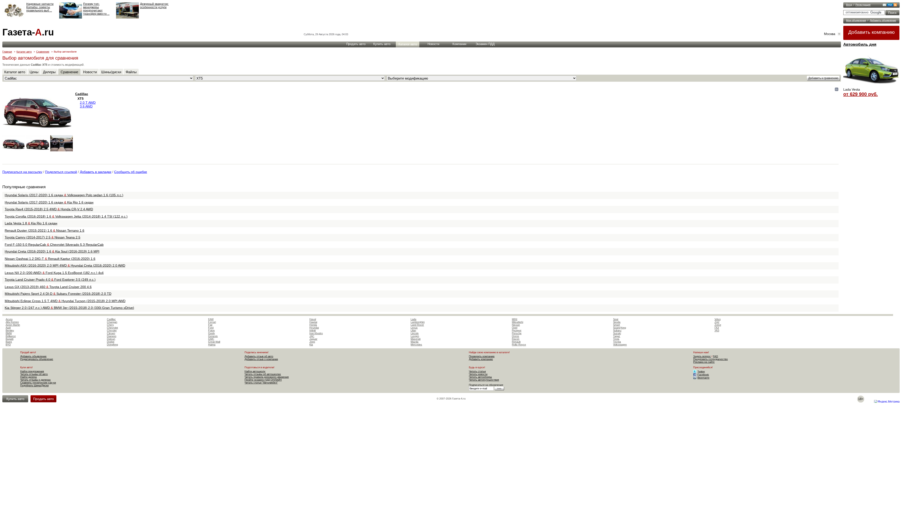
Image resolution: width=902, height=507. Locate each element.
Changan (112, 322)
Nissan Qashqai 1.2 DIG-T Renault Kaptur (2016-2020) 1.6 (50, 259)
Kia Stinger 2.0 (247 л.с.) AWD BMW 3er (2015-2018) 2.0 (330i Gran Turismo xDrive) (69, 308)
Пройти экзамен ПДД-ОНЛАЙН (263, 379)
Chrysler (112, 330)
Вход (849, 4)
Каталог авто (407, 44)
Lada (413, 319)
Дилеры (49, 72)
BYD (8, 344)
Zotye (718, 324)
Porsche (516, 333)
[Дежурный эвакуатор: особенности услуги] (127, 17)
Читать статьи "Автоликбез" (261, 382)
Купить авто (381, 44)
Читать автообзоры (480, 377)
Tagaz (616, 336)
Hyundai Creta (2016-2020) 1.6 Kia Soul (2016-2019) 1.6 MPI (52, 251)
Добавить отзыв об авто (259, 356)
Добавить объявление (883, 20)
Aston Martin (13, 324)
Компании (459, 44)
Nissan (516, 324)
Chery (110, 324)
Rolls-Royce (519, 344)
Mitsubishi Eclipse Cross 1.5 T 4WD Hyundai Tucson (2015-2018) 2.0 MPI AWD (65, 301)
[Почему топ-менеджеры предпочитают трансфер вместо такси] (70, 17)
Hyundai (314, 327)
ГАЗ (717, 327)
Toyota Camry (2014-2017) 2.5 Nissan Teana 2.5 (42, 237)
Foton (211, 330)
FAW (211, 319)
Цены (34, 72)
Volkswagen (620, 344)
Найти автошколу (255, 371)
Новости (433, 44)
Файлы (131, 72)
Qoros (515, 336)
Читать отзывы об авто (34, 374)
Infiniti (312, 330)
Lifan (413, 330)
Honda (313, 324)
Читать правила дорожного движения (267, 377)
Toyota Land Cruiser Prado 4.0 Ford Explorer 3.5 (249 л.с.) (50, 279)
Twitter (701, 371)
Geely (211, 333)
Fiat (210, 324)
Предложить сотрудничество (710, 359)
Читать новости (478, 374)
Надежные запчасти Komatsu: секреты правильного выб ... (40, 7)
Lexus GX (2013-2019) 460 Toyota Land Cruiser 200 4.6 (48, 287)
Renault (516, 341)
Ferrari (212, 322)
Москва (829, 34)
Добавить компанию (871, 32)
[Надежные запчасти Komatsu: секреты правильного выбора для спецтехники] (13, 17)
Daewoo (111, 336)
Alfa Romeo (12, 322)
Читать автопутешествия (484, 379)
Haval (312, 319)
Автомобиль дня (859, 44)
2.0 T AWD (88, 102)
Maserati (415, 339)
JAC (311, 336)
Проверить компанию (481, 356)
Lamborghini (417, 322)
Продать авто (355, 44)
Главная (7, 51)
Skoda (616, 322)
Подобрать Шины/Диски (34, 385)
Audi (8, 327)
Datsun (111, 339)
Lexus (414, 327)
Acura (9, 319)
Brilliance (11, 336)
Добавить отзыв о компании (261, 359)
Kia (311, 344)
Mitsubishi (517, 322)
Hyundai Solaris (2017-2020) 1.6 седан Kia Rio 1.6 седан (49, 202)
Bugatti (9, 339)
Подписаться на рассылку (22, 172)
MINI (514, 319)
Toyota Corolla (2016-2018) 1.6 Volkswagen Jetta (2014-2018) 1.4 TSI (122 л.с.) (66, 216)
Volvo (718, 319)
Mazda (414, 341)
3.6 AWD (86, 106)
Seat (615, 319)
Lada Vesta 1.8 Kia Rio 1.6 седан (31, 223)
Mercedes (416, 344)
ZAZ (717, 322)
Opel (514, 327)
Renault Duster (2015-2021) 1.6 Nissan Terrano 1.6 (44, 230)
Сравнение (42, 51)
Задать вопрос (702, 356)
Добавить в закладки (95, 172)
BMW (9, 333)
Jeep (312, 341)
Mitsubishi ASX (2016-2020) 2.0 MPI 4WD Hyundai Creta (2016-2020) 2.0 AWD (65, 265)
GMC (211, 339)
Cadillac (81, 94)
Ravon (515, 339)
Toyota (617, 341)
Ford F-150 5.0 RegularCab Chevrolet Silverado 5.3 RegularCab (54, 244)
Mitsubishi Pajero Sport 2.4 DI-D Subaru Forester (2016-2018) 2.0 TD (58, 294)
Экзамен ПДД (485, 44)
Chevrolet (112, 327)
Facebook (703, 374)
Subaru (617, 330)
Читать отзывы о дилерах (35, 379)
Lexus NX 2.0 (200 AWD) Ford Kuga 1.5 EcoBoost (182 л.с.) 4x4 (54, 273)
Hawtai (313, 322)
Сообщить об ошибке (130, 172)
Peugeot (516, 330)
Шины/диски (111, 72)
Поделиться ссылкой (61, 172)
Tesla (616, 339)
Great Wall (214, 341)
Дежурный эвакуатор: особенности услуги (154, 5)
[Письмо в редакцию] (884, 5)
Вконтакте (703, 377)
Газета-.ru (28, 32)
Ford (211, 327)
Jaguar (313, 339)
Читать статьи (477, 371)
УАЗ (717, 330)
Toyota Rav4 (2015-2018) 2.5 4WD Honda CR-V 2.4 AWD (49, 209)
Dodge (110, 341)
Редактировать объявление (36, 359)
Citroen (111, 333)
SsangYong (619, 327)
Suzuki (617, 333)
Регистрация (863, 4)
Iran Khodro (316, 333)
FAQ (715, 356)
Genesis (213, 336)
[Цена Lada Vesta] (871, 86)
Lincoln (415, 333)
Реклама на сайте (704, 362)
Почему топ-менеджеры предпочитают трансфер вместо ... (96, 8)
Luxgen (415, 336)
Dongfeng (112, 344)
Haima (211, 344)
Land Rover (417, 324)
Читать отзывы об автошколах (263, 374)
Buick (9, 341)
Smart (616, 324)
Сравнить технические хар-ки (38, 382)
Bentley (10, 330)
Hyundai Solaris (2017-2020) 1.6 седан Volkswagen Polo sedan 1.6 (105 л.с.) (64, 195)
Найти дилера (28, 377)
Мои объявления (856, 20)
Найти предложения (32, 371)
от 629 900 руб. (860, 94)
